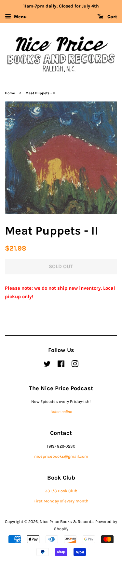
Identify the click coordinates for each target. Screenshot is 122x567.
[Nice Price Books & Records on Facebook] (61, 365)
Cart (111, 17)
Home (10, 93)
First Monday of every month (61, 500)
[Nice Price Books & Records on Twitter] (47, 365)
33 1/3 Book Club (61, 490)
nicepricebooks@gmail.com (61, 456)
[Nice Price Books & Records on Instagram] (74, 365)
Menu (20, 17)
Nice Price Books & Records (67, 521)
